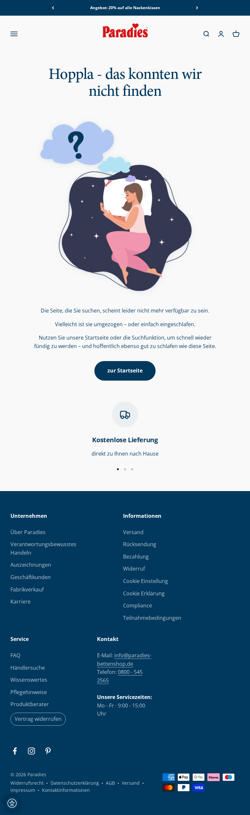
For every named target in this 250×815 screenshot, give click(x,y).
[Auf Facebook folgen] (14, 751)
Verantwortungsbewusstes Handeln (43, 548)
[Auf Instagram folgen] (31, 751)
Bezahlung (136, 556)
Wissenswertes (28, 679)
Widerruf (134, 568)
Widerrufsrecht (27, 783)
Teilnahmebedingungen (152, 617)
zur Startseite (125, 370)
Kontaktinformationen (66, 790)
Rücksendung (139, 544)
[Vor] (197, 8)
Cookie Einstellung (145, 581)
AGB (110, 783)
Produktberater (29, 704)
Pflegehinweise (28, 692)
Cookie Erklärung (144, 593)
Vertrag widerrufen (38, 718)
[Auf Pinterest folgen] (48, 751)
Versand (133, 532)
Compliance (137, 605)
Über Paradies (28, 532)
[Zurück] (53, 8)
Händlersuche (27, 667)
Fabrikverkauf (27, 589)
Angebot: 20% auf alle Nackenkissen (125, 7)
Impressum (22, 790)
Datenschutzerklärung (74, 783)
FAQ (15, 655)
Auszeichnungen (30, 564)
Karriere (20, 601)
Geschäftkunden (30, 577)
